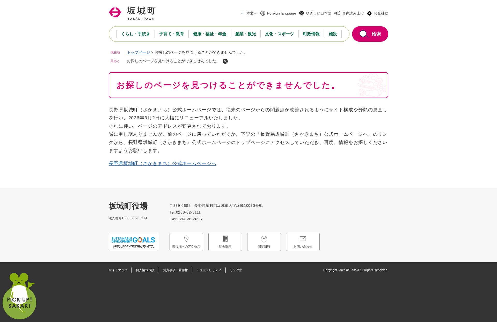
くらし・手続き (135, 34)
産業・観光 (245, 34)
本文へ (251, 13)
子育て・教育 (171, 34)
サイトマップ (118, 270)
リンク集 (236, 270)
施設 (333, 34)
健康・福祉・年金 (209, 34)
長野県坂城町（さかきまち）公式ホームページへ (162, 163)
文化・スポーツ (279, 34)
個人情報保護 (145, 270)
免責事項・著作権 (175, 270)
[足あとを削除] (225, 61)
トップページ (138, 52)
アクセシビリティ (208, 270)
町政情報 (311, 34)
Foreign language (281, 13)
